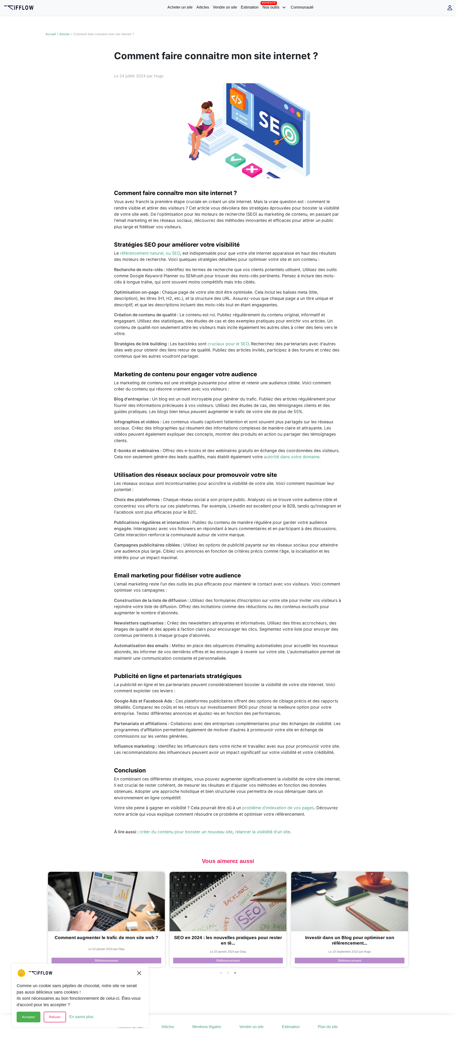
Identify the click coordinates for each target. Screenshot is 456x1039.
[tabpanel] (106, 919)
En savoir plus (81, 1017)
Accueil (51, 34)
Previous (42, 919)
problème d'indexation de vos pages (278, 807)
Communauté (302, 7)
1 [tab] (220, 973)
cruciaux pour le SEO (228, 343)
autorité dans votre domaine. (292, 456)
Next (414, 919)
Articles (202, 7)
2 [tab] (228, 973)
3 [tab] (235, 973)
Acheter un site (180, 7)
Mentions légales (206, 1027)
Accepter (28, 1017)
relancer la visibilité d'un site (262, 831)
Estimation (250, 7)
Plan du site (328, 1027)
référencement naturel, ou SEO (150, 253)
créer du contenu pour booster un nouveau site (186, 831)
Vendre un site (225, 7)
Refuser (55, 1017)
